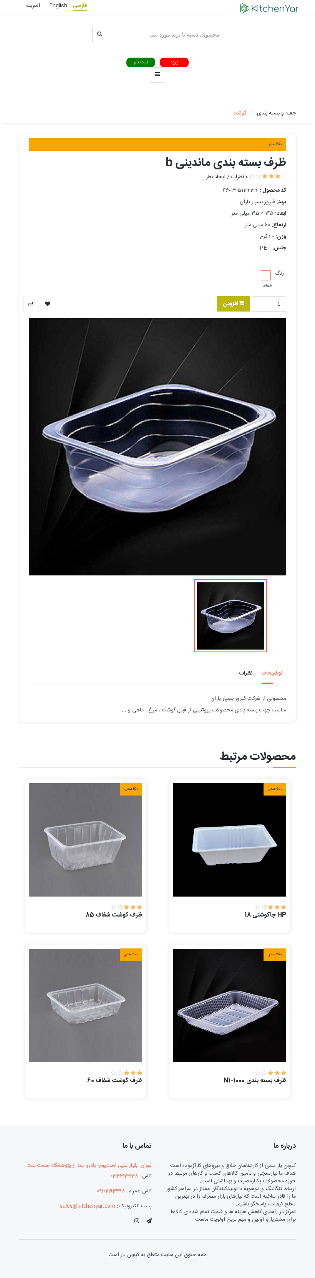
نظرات (245, 673)
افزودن (231, 303)
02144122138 (124, 1176)
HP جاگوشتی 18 (265, 915)
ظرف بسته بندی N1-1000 (255, 1081)
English (58, 5)
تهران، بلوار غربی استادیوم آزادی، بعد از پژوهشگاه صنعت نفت (89, 1165)
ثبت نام (141, 62)
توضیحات (272, 673)
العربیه (33, 5)
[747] (30, 304)
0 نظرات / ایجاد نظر (227, 177)
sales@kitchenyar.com (87, 1206)
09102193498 (111, 1191)
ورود (174, 62)
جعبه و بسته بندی (276, 113)
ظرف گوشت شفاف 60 (114, 1081)
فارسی (80, 5)
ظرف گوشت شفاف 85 (114, 915)
